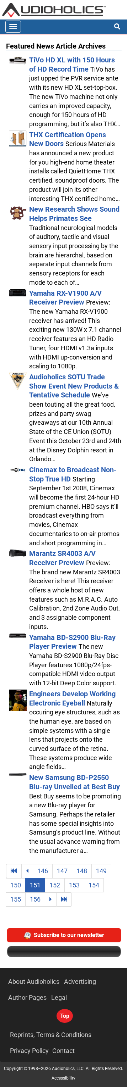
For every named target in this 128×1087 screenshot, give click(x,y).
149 (101, 871)
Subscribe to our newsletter (69, 935)
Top (64, 1016)
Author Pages (27, 997)
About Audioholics (33, 981)
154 (94, 885)
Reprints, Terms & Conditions (50, 1034)
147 (62, 871)
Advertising (80, 981)
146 (42, 871)
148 (81, 871)
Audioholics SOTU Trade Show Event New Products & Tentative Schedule (74, 386)
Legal (59, 997)
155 (15, 899)
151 (35, 885)
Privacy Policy (29, 1050)
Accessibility (63, 1078)
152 (54, 885)
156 (35, 899)
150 (15, 885)
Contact (63, 1050)
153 (74, 885)
